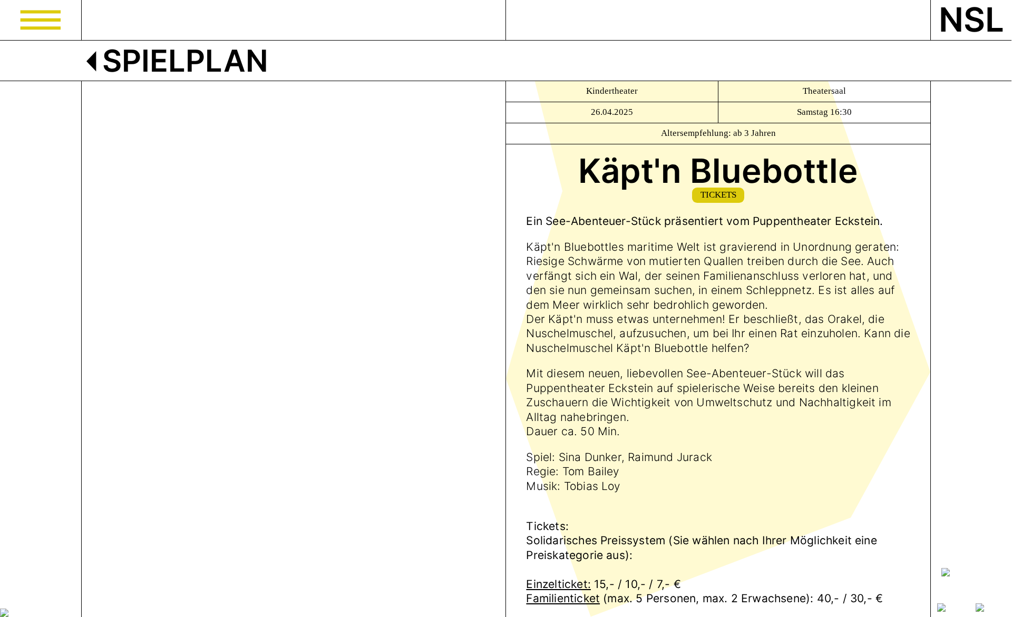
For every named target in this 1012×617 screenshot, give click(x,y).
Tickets (718, 195)
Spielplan (181, 60)
